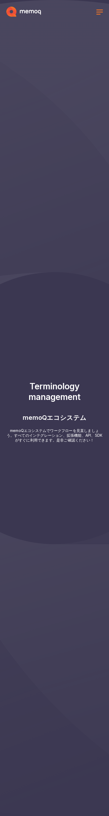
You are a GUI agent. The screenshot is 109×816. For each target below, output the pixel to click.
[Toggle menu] (99, 13)
